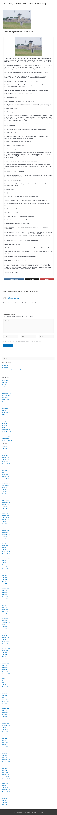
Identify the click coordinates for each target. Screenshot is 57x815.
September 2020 (6, 558)
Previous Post (5, 286)
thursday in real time (7, 371)
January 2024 (5, 500)
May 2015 (4, 680)
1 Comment (5, 34)
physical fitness (5, 425)
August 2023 (5, 506)
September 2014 (6, 691)
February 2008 (5, 774)
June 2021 (4, 538)
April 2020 (4, 566)
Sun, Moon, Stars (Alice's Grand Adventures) (23, 3)
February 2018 (5, 611)
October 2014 (5, 688)
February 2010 (5, 744)
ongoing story (5, 421)
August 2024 (5, 487)
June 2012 (4, 718)
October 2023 (5, 504)
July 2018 (4, 601)
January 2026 (5, 459)
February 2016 (5, 663)
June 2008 (4, 766)
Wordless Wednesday (7, 440)
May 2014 (4, 697)
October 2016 (5, 646)
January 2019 (5, 590)
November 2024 (6, 483)
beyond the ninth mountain (8, 374)
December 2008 (6, 759)
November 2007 (6, 778)
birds (3, 391)
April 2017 (4, 633)
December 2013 (6, 701)
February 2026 (5, 457)
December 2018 (5, 592)
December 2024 (6, 481)
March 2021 (5, 545)
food (3, 404)
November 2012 (5, 712)
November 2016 (6, 643)
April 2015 (4, 682)
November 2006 (6, 791)
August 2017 (5, 624)
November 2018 (5, 594)
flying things (5, 367)
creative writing (5, 399)
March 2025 (5, 474)
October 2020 (5, 556)
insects (4, 410)
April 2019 (4, 583)
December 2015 (5, 667)
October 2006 (5, 793)
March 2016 (5, 661)
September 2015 (6, 673)
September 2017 (6, 622)
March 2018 (5, 609)
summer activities (6, 429)
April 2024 (4, 495)
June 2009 (4, 755)
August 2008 (5, 763)
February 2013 (5, 708)
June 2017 (4, 628)
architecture (5, 386)
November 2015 (5, 669)
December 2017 (5, 616)
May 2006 (4, 804)
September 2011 (6, 725)
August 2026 (5, 446)
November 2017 (5, 618)
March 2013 (5, 706)
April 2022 (4, 526)
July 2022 (4, 521)
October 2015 (5, 671)
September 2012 (6, 714)
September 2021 (6, 534)
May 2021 (4, 541)
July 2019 (4, 577)
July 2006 (4, 800)
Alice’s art (4, 382)
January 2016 (5, 665)
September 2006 (6, 796)
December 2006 (6, 789)
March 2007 (5, 783)
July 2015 (4, 678)
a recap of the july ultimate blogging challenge (12, 369)
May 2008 (4, 768)
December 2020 (6, 551)
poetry (3, 427)
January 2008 (5, 776)
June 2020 (4, 562)
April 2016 (4, 658)
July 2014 (4, 695)
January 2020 (5, 573)
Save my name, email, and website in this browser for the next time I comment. (23, 341)
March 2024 (5, 498)
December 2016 (6, 641)
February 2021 (5, 547)
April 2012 (4, 721)
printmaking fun (5, 365)
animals (4, 384)
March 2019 (5, 586)
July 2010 (4, 736)
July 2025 (4, 468)
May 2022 (4, 523)
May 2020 (4, 564)
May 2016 (4, 656)
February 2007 (5, 785)
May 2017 (4, 631)
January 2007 (5, 787)
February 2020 (5, 571)
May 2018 (4, 605)
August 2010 (5, 733)
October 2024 (5, 485)
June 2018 (4, 603)
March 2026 (5, 455)
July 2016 (4, 652)
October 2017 (5, 620)
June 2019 (4, 579)
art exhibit (4, 388)
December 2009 (6, 748)
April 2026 (4, 453)
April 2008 (4, 770)
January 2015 (5, 684)
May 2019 (4, 581)
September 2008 (6, 761)
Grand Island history (6, 406)
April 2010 (4, 740)
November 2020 (6, 553)
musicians (4, 418)
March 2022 (5, 528)
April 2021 (4, 543)
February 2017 (5, 637)
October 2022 (5, 519)
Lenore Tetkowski (6, 412)
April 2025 (4, 472)
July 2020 (4, 560)
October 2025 (5, 465)
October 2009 (5, 751)
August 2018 (5, 598)
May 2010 (4, 738)
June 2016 (4, 654)
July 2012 (4, 716)
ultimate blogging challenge (8, 436)
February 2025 (5, 476)
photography (5, 423)
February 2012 (5, 723)
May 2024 (4, 493)
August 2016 (5, 650)
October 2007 (5, 781)
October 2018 (5, 596)
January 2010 (5, 746)
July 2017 (4, 626)
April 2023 (4, 511)
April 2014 (4, 699)
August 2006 (5, 798)
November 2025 (6, 463)
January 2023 (5, 517)
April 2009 (4, 757)
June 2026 (4, 451)
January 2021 (5, 549)
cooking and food (6, 395)
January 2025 (5, 478)
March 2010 (5, 742)
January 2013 (5, 710)
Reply (52, 306)
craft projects (5, 397)
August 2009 (5, 753)
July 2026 (4, 448)
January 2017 (5, 639)
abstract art (5, 380)
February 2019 (5, 588)
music (3, 416)
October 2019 (5, 575)
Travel (3, 433)
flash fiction (5, 401)
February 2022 (5, 530)
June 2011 (4, 727)
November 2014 (6, 686)
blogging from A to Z (6, 393)
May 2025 (4, 470)
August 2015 (5, 676)
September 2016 (6, 648)
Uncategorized (12, 34)
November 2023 (6, 502)
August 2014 (5, 693)
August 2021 (5, 536)
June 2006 (4, 802)
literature (4, 414)
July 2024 (4, 489)
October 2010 (5, 731)
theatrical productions (7, 431)
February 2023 (5, 515)
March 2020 (5, 568)
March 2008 (5, 772)
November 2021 (5, 532)
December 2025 (6, 461)
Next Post (52, 286)
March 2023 (5, 513)
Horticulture (5, 408)
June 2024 (4, 491)
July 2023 (4, 508)
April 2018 (4, 607)
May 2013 (4, 703)
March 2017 (5, 635)
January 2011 (5, 729)
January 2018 (5, 613)
